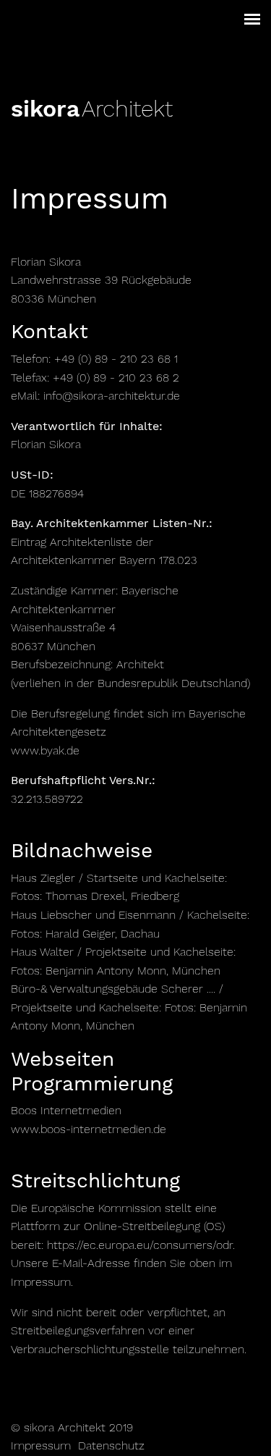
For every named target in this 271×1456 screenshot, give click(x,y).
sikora (45, 108)
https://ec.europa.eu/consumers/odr (140, 1245)
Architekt (127, 108)
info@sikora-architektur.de (111, 396)
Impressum (41, 1445)
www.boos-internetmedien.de (88, 1129)
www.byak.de (45, 750)
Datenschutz (111, 1445)
